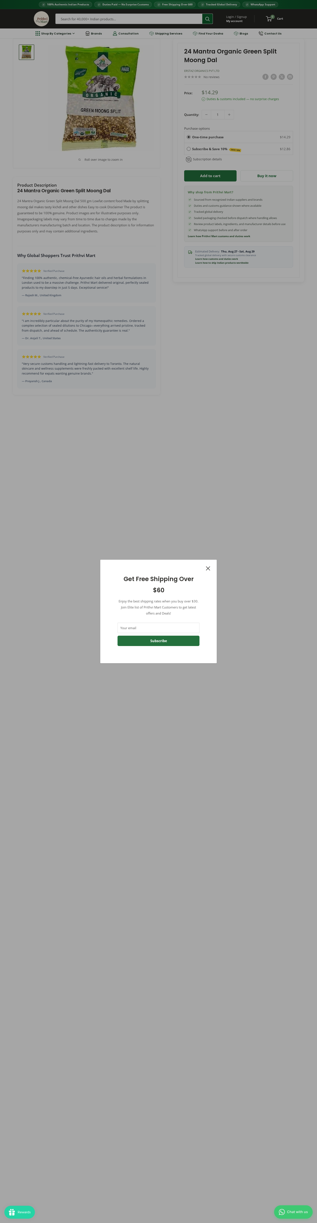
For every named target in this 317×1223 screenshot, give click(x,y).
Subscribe (158, 640)
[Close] (208, 568)
